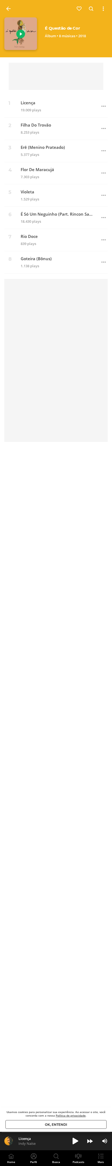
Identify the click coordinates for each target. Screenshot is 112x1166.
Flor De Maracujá (37, 169)
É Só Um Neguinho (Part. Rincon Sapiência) (57, 214)
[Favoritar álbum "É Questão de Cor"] (79, 9)
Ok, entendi (56, 1125)
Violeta (27, 191)
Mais (101, 1162)
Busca (56, 1162)
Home (11, 1162)
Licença (28, 102)
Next (90, 1141)
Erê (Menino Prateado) (43, 147)
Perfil (33, 1162)
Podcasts (78, 1162)
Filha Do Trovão (36, 125)
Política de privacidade (71, 1115)
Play (20, 34)
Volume (104, 1141)
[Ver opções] (103, 9)
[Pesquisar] (91, 9)
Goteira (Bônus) (36, 258)
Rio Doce (29, 236)
